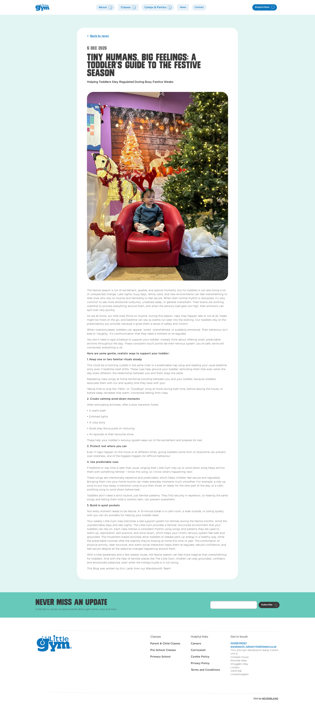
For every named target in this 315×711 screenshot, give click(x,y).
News (183, 7)
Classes (126, 7)
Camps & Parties (155, 7)
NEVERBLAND (270, 699)
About (103, 7)
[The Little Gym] (42, 7)
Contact (199, 7)
